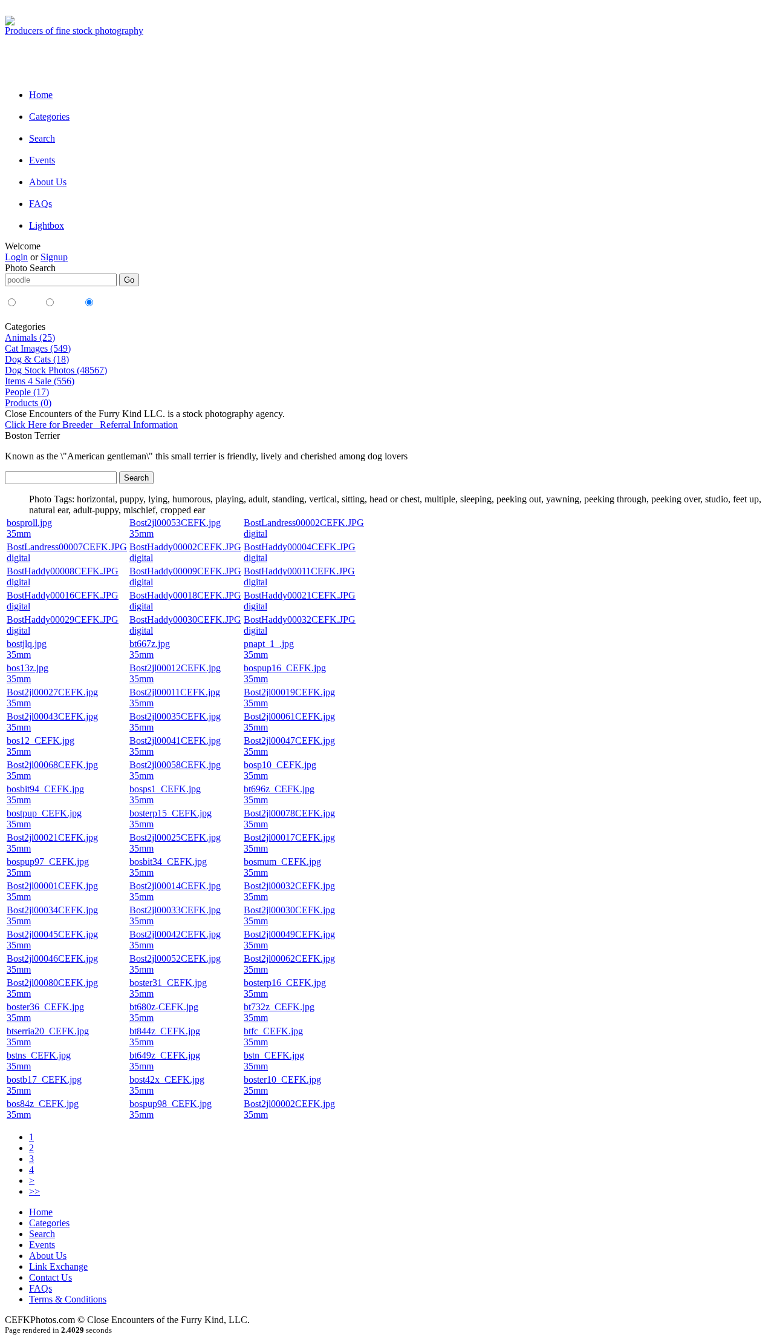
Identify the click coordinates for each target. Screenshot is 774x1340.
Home (41, 95)
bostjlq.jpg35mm (27, 649)
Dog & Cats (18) (37, 359)
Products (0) (28, 403)
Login (16, 257)
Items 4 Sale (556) (39, 381)
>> (34, 1191)
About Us (48, 182)
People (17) (27, 392)
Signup (54, 257)
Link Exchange (58, 1266)
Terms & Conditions (67, 1299)
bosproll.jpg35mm (29, 528)
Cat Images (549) (38, 348)
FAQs (40, 204)
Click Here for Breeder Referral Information (91, 424)
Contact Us (50, 1277)
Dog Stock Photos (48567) (56, 370)
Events (42, 160)
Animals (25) (30, 337)
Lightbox (46, 225)
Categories (49, 116)
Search (42, 138)
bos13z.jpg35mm (27, 673)
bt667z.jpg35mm (149, 649)
